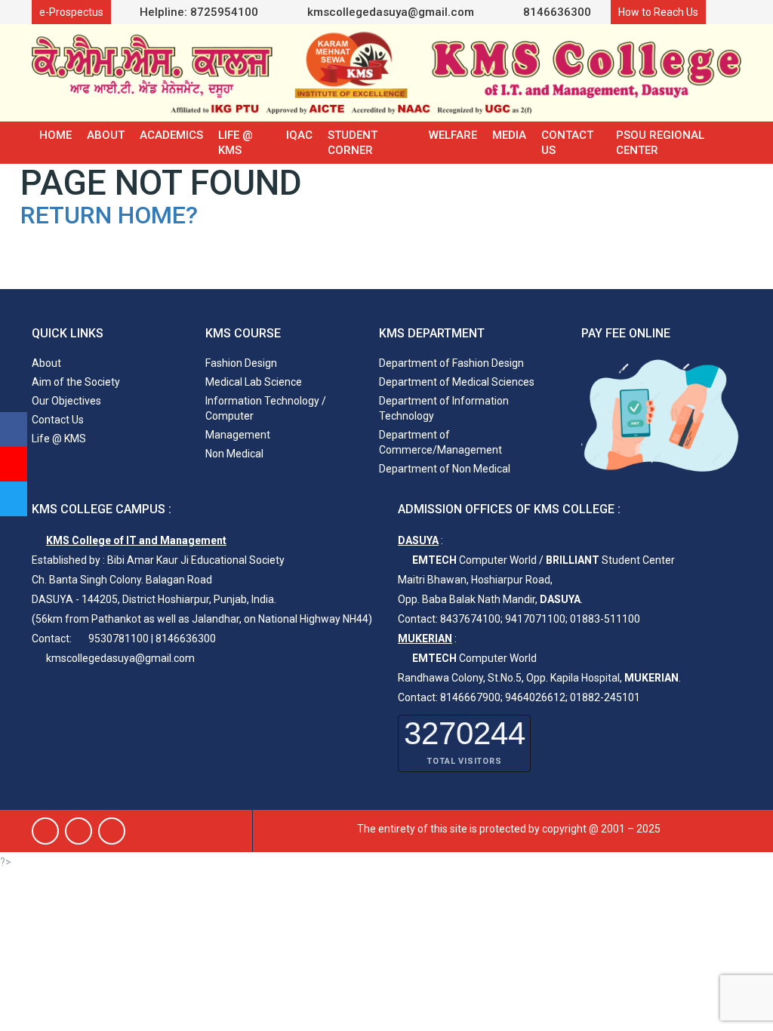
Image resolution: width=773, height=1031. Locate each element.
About (106, 135)
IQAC (299, 135)
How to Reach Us (658, 12)
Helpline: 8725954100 (199, 12)
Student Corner (352, 142)
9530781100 (118, 638)
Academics (171, 135)
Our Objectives (66, 401)
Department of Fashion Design (451, 363)
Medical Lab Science (253, 382)
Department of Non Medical (444, 469)
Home (55, 135)
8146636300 (555, 12)
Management (237, 435)
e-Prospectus (71, 12)
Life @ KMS (235, 142)
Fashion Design (241, 363)
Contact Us (567, 142)
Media (509, 135)
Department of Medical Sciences (456, 382)
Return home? (109, 215)
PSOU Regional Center (660, 142)
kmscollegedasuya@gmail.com (389, 12)
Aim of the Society (76, 382)
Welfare (453, 135)
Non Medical (234, 454)
